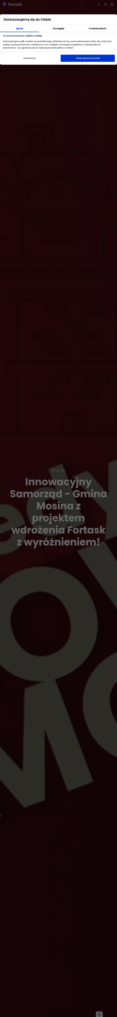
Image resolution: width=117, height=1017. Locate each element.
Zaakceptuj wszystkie (88, 58)
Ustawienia (29, 58)
